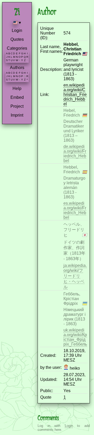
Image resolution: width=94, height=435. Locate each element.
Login (17, 30)
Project (17, 106)
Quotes (17, 39)
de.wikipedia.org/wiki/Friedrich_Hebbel (74, 153)
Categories (17, 48)
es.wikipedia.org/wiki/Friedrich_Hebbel (74, 210)
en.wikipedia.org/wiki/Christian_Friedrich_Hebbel (75, 94)
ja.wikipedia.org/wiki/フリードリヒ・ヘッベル (75, 276)
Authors (17, 67)
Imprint (17, 115)
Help (17, 88)
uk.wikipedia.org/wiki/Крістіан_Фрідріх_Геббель (75, 337)
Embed (17, 97)
